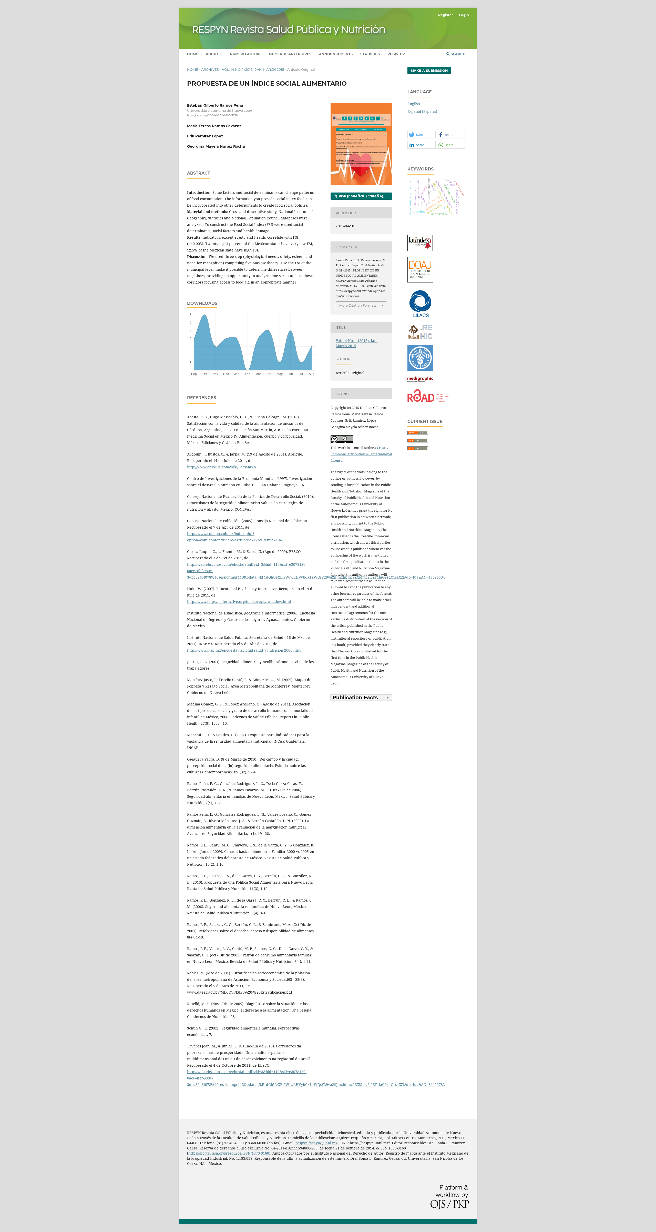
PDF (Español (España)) (361, 196)
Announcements (336, 54)
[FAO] (420, 369)
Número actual (245, 54)
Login (464, 15)
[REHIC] (420, 338)
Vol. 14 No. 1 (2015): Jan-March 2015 (253, 69)
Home (192, 54)
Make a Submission (429, 70)
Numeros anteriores (290, 54)
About (212, 54)
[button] (421, 135)
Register (396, 54)
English (413, 103)
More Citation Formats (357, 305)
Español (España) (422, 111)
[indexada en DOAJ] (420, 281)
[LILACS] (420, 317)
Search (458, 54)
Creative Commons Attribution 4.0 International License (361, 454)
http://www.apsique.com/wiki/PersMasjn (221, 466)
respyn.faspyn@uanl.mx (316, 1142)
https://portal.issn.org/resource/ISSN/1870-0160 (228, 1153)
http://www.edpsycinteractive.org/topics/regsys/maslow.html (239, 601)
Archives (210, 69)
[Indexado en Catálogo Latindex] (420, 249)
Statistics (370, 54)
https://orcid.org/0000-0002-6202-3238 (212, 115)
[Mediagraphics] (420, 382)
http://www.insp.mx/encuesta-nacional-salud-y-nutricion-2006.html (244, 650)
